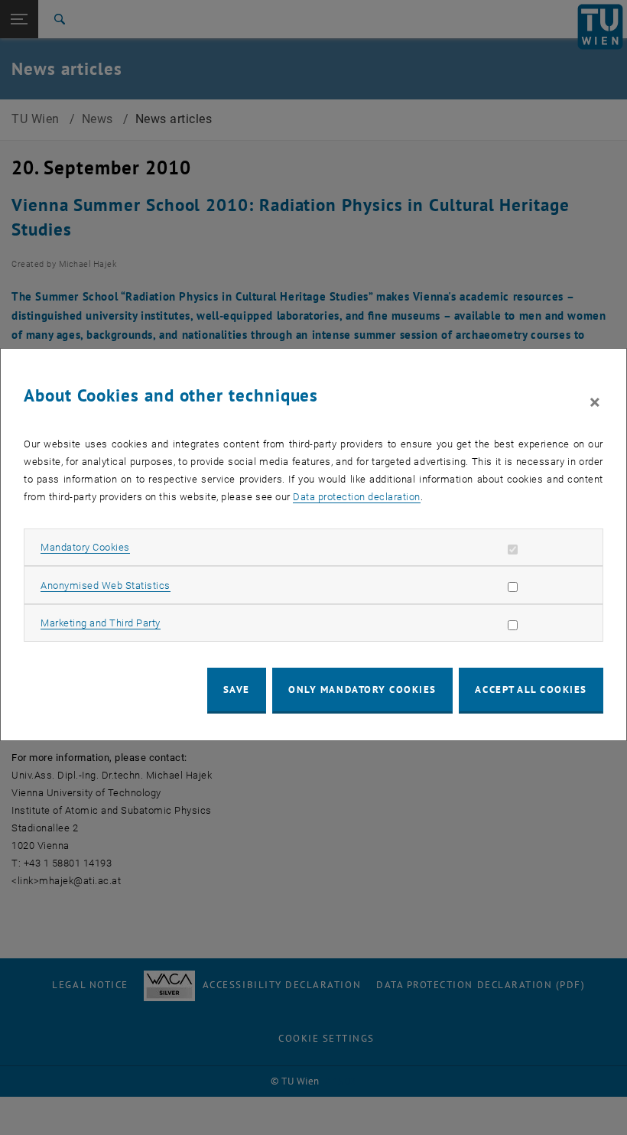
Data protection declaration (357, 496)
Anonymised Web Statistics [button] (106, 585)
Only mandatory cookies (362, 689)
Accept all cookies (531, 689)
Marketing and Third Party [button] (101, 623)
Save (236, 689)
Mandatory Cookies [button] (85, 547)
